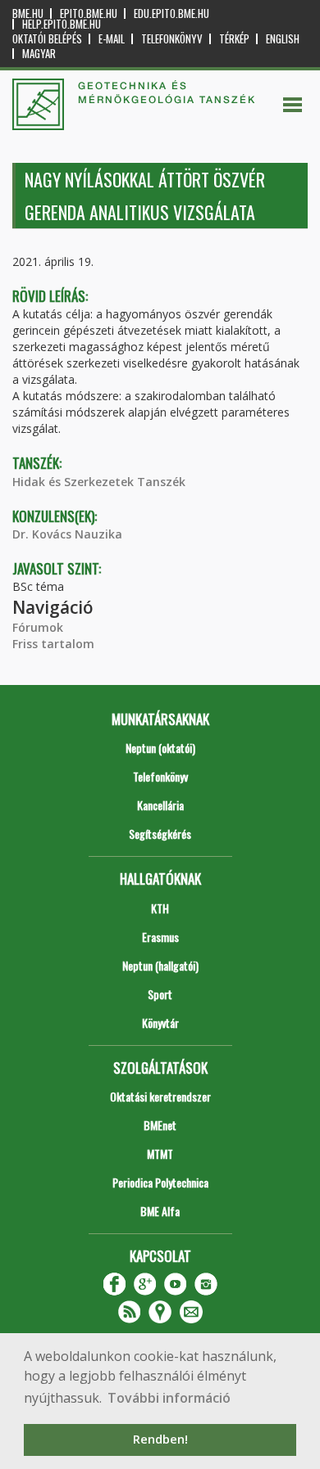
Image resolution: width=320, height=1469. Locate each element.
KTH (160, 908)
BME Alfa (160, 1210)
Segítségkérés (160, 833)
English (282, 39)
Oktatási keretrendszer (160, 1096)
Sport (160, 994)
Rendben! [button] (160, 1439)
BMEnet (160, 1124)
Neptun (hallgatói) (160, 965)
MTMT (160, 1153)
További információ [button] (169, 1398)
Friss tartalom (53, 643)
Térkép (234, 39)
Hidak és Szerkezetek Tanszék (98, 481)
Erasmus (160, 936)
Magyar (39, 53)
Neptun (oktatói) (160, 747)
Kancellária (160, 804)
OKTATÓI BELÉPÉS (47, 39)
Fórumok (37, 627)
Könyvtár (160, 1022)
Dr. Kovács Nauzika (67, 534)
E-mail (111, 39)
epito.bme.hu (88, 13)
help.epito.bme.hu (61, 24)
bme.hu (27, 13)
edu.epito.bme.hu (171, 13)
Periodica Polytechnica (160, 1182)
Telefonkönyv (172, 39)
